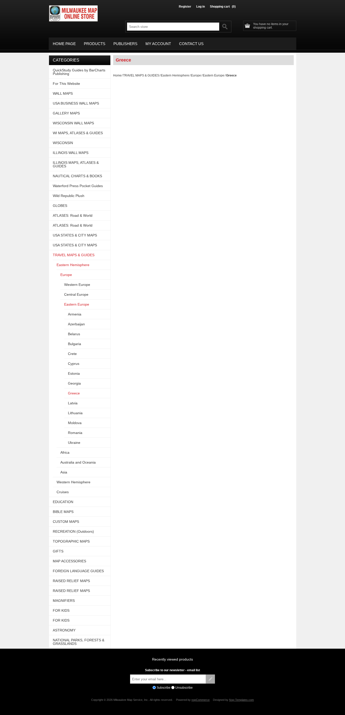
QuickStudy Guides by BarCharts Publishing (79, 72)
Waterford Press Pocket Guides (78, 186)
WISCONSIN (63, 143)
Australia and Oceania (78, 462)
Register (185, 6)
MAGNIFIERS (64, 601)
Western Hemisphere (73, 482)
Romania (75, 433)
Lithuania (75, 413)
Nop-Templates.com (241, 699)
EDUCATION (63, 502)
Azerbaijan (76, 324)
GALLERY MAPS (66, 113)
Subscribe (163, 687)
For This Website (66, 84)
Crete (72, 354)
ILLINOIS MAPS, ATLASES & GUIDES (76, 164)
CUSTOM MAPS (66, 522)
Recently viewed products (172, 659)
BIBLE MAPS (63, 512)
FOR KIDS (61, 610)
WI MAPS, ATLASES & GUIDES (78, 133)
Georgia (74, 383)
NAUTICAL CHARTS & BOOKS (77, 176)
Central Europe (76, 294)
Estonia (74, 373)
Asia (63, 472)
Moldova (75, 423)
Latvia (73, 403)
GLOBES (60, 206)
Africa (64, 452)
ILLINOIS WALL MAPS (70, 153)
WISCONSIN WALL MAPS (73, 123)
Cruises (63, 492)
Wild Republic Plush (68, 196)
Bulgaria (74, 344)
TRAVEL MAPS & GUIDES (141, 75)
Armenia (74, 314)
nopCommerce (200, 699)
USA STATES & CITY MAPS (75, 235)
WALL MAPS (63, 93)
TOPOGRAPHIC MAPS (71, 541)
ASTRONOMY (64, 630)
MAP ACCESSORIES (69, 561)
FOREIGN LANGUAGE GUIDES (78, 571)
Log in (200, 6)
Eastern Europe (213, 75)
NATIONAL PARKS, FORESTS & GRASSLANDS (78, 642)
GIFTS (58, 551)
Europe (196, 75)
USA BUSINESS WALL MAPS (76, 103)
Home (117, 75)
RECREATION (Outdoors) (73, 531)
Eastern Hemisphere (175, 75)
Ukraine (74, 443)
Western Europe (77, 285)
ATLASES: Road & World (72, 215)
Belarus (74, 334)
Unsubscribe (184, 687)
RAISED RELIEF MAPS (71, 581)
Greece (74, 393)
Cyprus (73, 364)
